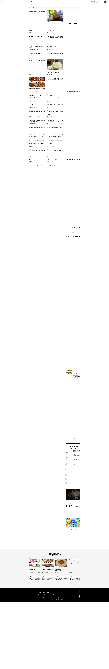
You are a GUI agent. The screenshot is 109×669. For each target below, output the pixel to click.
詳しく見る (72, 497)
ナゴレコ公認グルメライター (45, 594)
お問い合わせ (56, 597)
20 (50, 165)
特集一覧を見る (72, 232)
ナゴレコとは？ (38, 594)
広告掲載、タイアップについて (45, 597)
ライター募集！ (53, 594)
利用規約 (59, 597)
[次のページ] (54, 165)
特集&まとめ (44, 592)
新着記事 (40, 592)
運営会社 (52, 597)
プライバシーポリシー (64, 597)
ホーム (36, 592)
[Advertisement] (73, 16)
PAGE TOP (79, 595)
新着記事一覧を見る (72, 442)
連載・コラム (49, 592)
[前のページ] (37, 165)
